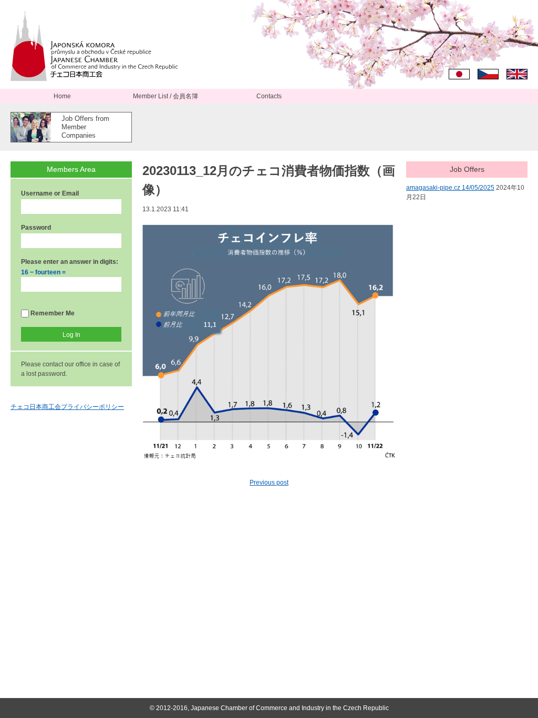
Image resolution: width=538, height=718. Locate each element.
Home (62, 96)
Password (36, 227)
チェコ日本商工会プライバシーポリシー (67, 407)
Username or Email (50, 193)
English (516, 74)
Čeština (488, 74)
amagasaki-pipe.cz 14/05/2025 (450, 187)
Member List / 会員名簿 (165, 96)
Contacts (269, 96)
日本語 (459, 74)
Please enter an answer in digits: (69, 261)
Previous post (269, 482)
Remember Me (52, 313)
